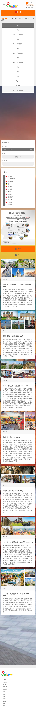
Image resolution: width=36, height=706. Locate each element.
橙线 (18, 76)
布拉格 (18, 149)
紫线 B (4, 701)
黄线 (18, 58)
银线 (18, 25)
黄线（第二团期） (18, 62)
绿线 (18, 39)
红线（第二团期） (18, 34)
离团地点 (5, 689)
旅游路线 (5, 684)
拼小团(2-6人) (16, 18)
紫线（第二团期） (18, 90)
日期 (3, 153)
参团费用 (5, 682)
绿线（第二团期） (18, 44)
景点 (18, 255)
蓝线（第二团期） (18, 53)
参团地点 (5, 686)
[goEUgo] (12, 5)
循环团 (4, 18)
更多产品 (29, 3)
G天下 (27, 18)
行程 (18, 249)
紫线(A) (18, 81)
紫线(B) (18, 85)
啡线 (18, 71)
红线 (18, 30)
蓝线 (18, 48)
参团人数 (4, 160)
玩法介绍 (5, 679)
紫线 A (4, 698)
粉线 (18, 67)
